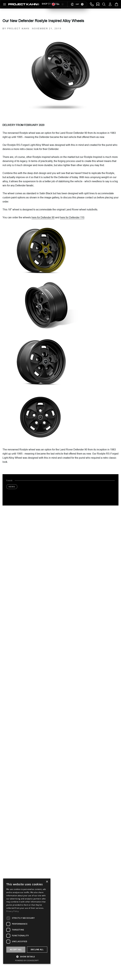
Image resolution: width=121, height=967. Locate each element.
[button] (26, 956)
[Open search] (104, 4)
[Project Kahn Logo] (23, 4)
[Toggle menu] (4, 4)
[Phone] (92, 4)
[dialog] (26, 921)
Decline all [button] (37, 949)
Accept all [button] (16, 949)
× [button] (47, 882)
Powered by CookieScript (27, 960)
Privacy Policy (12, 911)
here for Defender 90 (43, 217)
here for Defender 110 (72, 217)
